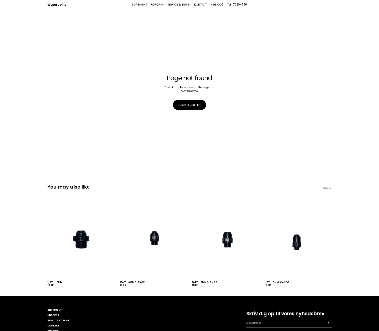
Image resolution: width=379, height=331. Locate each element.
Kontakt (53, 325)
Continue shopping (189, 105)
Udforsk (53, 315)
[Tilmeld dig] (327, 323)
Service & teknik (58, 320)
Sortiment (54, 310)
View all (327, 187)
